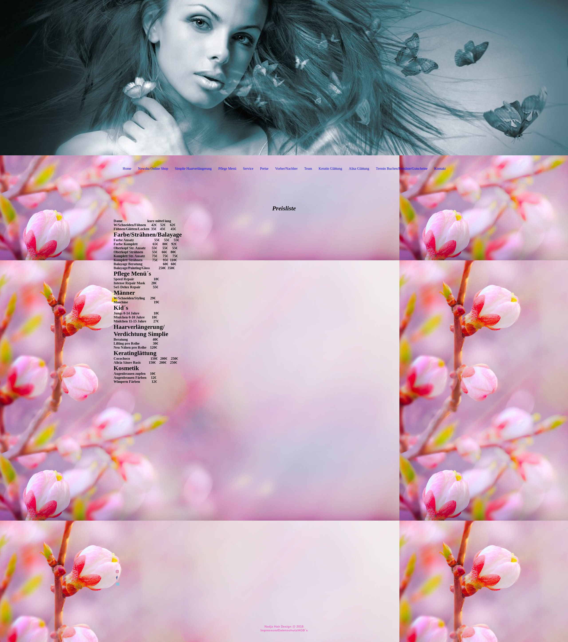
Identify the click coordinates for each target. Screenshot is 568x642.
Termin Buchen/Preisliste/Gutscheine (402, 168)
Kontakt (440, 168)
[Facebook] (117, 578)
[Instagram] (117, 571)
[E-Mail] (117, 584)
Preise (264, 168)
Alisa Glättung (359, 168)
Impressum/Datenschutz (278, 630)
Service (248, 168)
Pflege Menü (227, 168)
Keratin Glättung (330, 168)
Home (127, 168)
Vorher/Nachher (286, 168)
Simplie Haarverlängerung (193, 168)
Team (308, 168)
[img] (284, 77)
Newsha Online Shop (153, 168)
